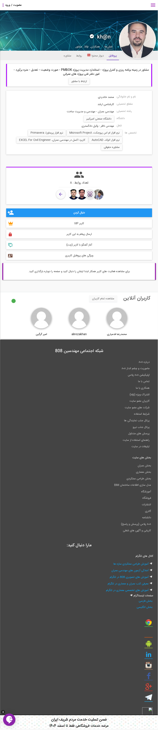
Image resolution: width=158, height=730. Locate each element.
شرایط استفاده (142, 414)
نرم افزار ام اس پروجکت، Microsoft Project (94, 133)
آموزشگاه (146, 491)
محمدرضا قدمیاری (117, 334)
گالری (148, 511)
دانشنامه (146, 517)
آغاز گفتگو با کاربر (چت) (79, 245)
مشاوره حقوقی (112, 147)
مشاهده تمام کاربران (103, 298)
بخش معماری (143, 472)
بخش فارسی (145, 601)
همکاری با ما (143, 388)
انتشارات (146, 504)
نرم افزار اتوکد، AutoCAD (106, 140)
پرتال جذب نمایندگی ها (137, 420)
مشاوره (67, 56)
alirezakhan (79, 334)
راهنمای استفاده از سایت (136, 440)
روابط (79, 56)
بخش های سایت (141, 457)
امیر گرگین (41, 334)
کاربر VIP (79, 223)
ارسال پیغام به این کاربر (79, 234)
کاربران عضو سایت (139, 401)
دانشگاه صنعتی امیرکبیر (98, 119)
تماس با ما (144, 381)
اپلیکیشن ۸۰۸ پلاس (139, 375)
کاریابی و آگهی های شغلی (137, 530)
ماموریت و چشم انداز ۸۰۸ (136, 368)
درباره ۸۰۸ (144, 362)
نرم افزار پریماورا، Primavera (47, 133)
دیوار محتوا (98, 56)
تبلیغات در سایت (140, 446)
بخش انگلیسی (144, 607)
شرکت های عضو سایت (137, 407)
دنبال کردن (79, 213)
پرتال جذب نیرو (141, 427)
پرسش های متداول (139, 433)
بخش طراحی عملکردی (139, 478)
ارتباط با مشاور (79, 81)
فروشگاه (146, 498)
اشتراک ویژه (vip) (140, 394)
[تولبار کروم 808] (148, 624)
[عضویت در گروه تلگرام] (148, 699)
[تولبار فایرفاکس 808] (148, 634)
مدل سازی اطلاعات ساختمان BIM (132, 485)
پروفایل (113, 56)
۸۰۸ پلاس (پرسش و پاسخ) (136, 524)
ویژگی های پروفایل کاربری (79, 255)
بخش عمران (144, 465)
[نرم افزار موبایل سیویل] (148, 645)
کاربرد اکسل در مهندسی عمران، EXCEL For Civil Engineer (52, 140)
